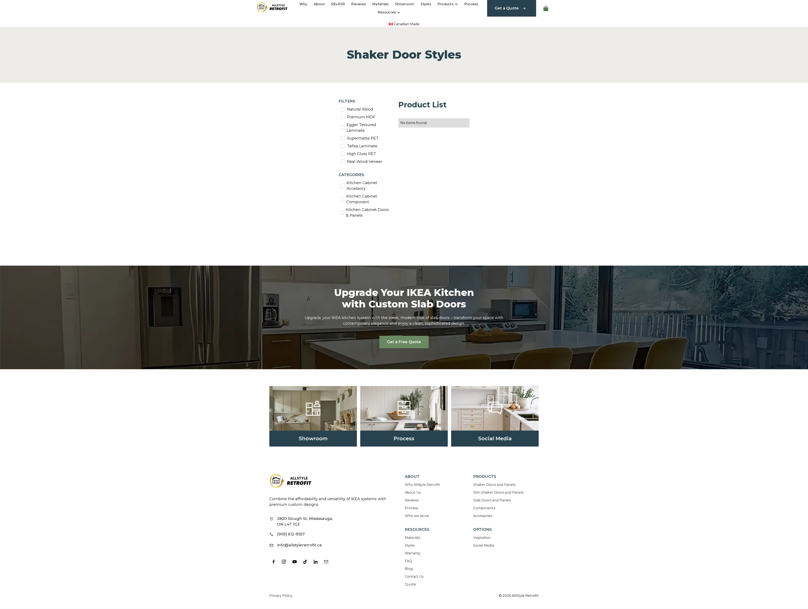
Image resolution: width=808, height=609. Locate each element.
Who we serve (417, 516)
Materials (380, 4)
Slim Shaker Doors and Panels (498, 492)
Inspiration (482, 538)
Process (471, 4)
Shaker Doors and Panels (494, 485)
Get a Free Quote (404, 342)
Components (484, 508)
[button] (447, 4)
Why (303, 4)
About (319, 4)
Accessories (482, 516)
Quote (410, 584)
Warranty (412, 553)
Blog (409, 569)
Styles (426, 4)
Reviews (358, 4)
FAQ (408, 561)
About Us (413, 492)
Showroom (404, 4)
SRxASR (338, 4)
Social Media (483, 545)
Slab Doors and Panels (492, 500)
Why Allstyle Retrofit (422, 485)
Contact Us (414, 577)
